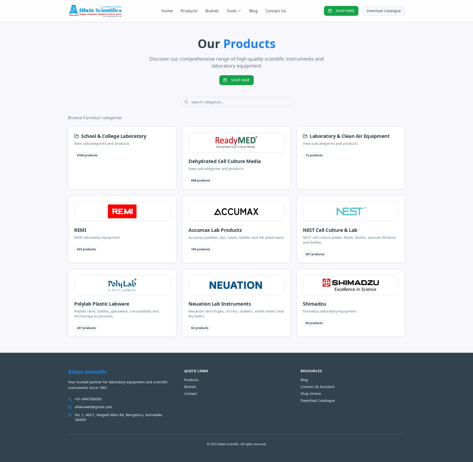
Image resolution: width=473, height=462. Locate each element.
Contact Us (276, 11)
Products (189, 11)
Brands (212, 11)
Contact (190, 393)
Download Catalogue (384, 10)
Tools (231, 11)
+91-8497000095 (88, 399)
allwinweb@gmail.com (93, 407)
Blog (253, 11)
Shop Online (311, 393)
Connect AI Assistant (318, 386)
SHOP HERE (345, 10)
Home (167, 11)
